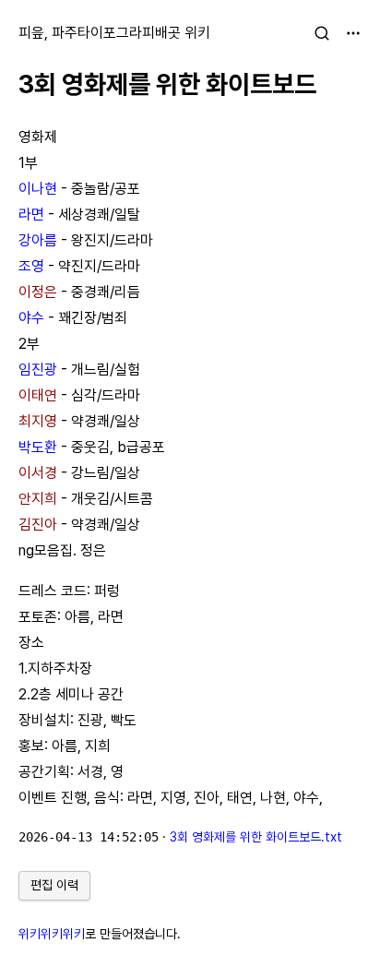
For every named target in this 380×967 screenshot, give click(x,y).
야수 (31, 318)
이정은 (37, 292)
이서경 (37, 473)
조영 (31, 266)
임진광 (37, 369)
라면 (31, 214)
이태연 (37, 395)
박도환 (37, 447)
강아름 (37, 240)
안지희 (37, 498)
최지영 (37, 421)
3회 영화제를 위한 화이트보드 (167, 84)
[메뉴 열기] (353, 33)
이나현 (37, 188)
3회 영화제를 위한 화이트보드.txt (256, 837)
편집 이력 (54, 884)
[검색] (322, 33)
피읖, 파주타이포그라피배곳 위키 (114, 33)
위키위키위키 (51, 933)
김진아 (37, 524)
